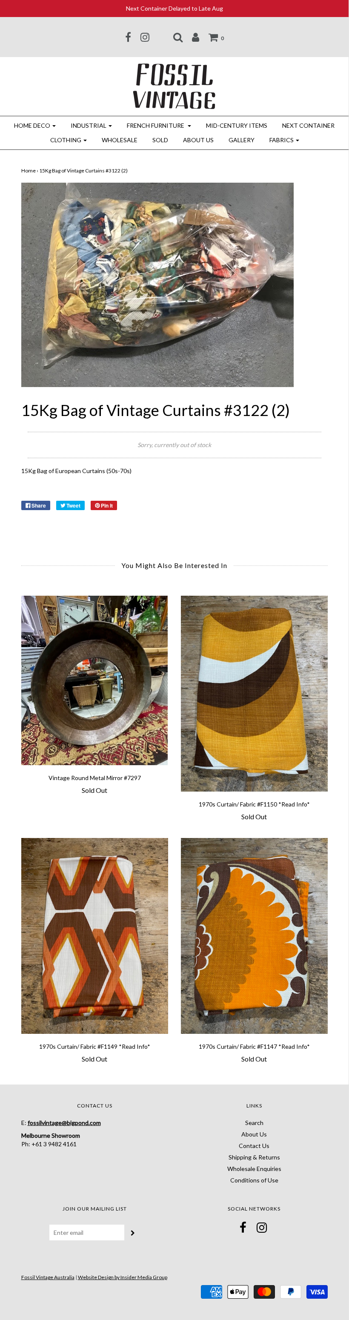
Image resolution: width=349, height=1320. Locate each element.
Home (28, 170)
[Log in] (195, 37)
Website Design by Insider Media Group (122, 1277)
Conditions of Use (254, 1180)
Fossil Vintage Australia (47, 1277)
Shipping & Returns (254, 1157)
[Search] (178, 37)
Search (254, 1122)
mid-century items (236, 125)
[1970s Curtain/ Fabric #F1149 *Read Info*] (94, 936)
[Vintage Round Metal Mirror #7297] (94, 681)
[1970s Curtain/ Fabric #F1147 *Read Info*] (254, 936)
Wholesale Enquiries (254, 1168)
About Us (198, 139)
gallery (242, 139)
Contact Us (254, 1145)
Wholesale (119, 139)
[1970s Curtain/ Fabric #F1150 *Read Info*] (254, 694)
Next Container (308, 125)
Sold (160, 139)
